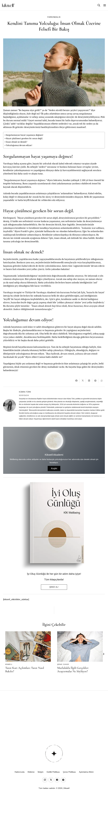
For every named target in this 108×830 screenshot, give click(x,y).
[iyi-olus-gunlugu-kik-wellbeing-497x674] (53, 525)
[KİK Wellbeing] (8, 5)
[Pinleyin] (95, 380)
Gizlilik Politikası (53, 772)
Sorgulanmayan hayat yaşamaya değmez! (24, 135)
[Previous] (4, 654)
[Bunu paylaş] (76, 380)
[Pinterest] (63, 779)
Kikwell (8, 664)
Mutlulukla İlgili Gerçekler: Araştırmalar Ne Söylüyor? (73, 669)
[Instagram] (44, 779)
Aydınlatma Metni (86, 772)
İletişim (40, 772)
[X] (51, 779)
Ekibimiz (31, 772)
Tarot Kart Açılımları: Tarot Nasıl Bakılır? (24, 669)
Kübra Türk (25, 392)
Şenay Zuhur (63, 664)
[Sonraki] (103, 654)
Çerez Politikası (69, 772)
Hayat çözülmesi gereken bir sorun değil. (24, 138)
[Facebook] (57, 779)
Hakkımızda (19, 772)
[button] (99, 5)
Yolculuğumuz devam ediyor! (19, 145)
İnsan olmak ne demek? (16, 141)
